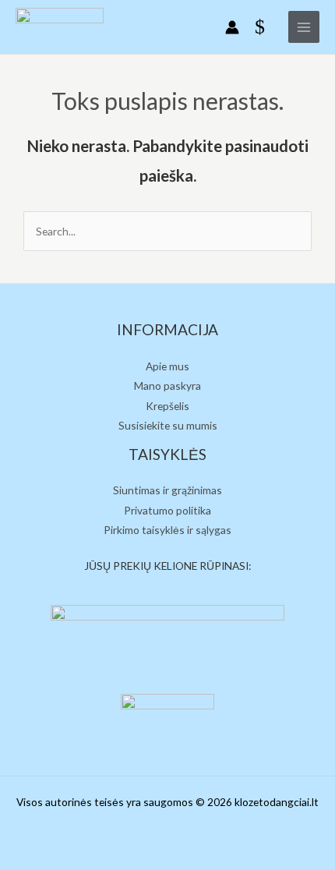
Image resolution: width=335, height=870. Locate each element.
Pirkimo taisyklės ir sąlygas (167, 529)
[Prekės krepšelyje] (264, 27)
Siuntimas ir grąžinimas (167, 490)
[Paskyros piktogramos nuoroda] (232, 27)
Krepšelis (167, 405)
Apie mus (167, 366)
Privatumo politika (167, 510)
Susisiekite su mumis (167, 425)
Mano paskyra (167, 385)
